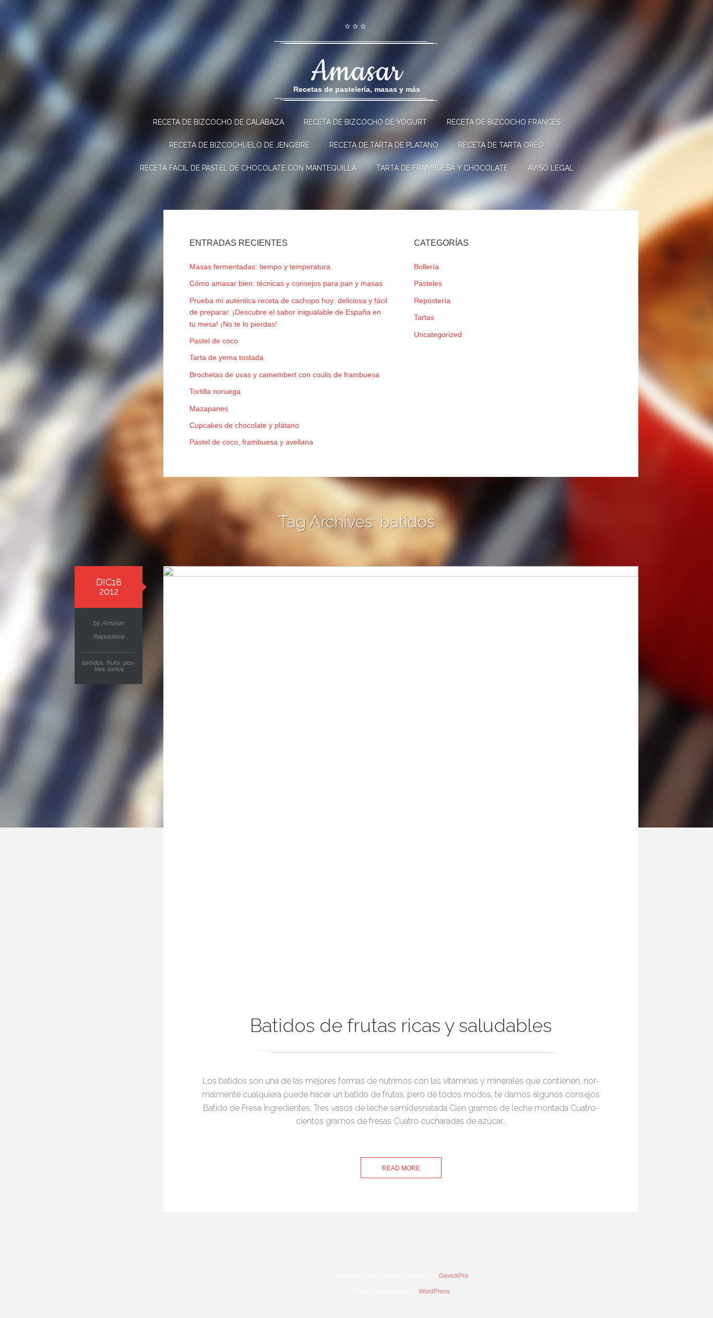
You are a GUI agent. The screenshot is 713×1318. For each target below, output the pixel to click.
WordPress (434, 1291)
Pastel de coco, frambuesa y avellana (251, 442)
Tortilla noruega (215, 391)
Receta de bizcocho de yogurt (365, 122)
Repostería (432, 300)
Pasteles (428, 283)
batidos (92, 662)
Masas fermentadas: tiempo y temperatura (259, 266)
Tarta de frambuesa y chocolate (442, 168)
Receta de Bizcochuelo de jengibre (239, 145)
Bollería (426, 266)
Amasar (113, 623)
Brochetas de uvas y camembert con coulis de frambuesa (284, 374)
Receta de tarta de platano (383, 145)
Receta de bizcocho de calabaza (218, 122)
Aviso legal (551, 168)
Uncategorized (438, 334)
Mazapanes (208, 408)
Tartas (424, 317)
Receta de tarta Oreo (501, 145)
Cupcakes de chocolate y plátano (244, 425)
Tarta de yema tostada (226, 357)
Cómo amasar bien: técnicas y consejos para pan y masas (286, 283)
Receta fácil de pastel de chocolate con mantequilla (248, 168)
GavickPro (453, 1275)
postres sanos (115, 666)
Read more (401, 1168)
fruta (113, 662)
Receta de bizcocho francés (504, 122)
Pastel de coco (213, 341)
